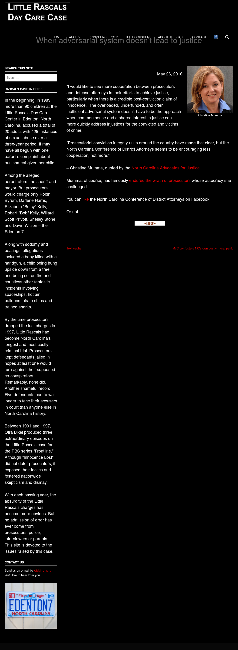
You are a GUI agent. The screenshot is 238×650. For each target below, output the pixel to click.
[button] (227, 38)
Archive (76, 37)
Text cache (73, 248)
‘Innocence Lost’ (104, 37)
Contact (199, 37)
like (86, 199)
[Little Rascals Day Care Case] (37, 20)
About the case (171, 37)
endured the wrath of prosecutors (160, 180)
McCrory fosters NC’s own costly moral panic (202, 248)
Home (57, 37)
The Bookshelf (138, 37)
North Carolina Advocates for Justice (166, 168)
